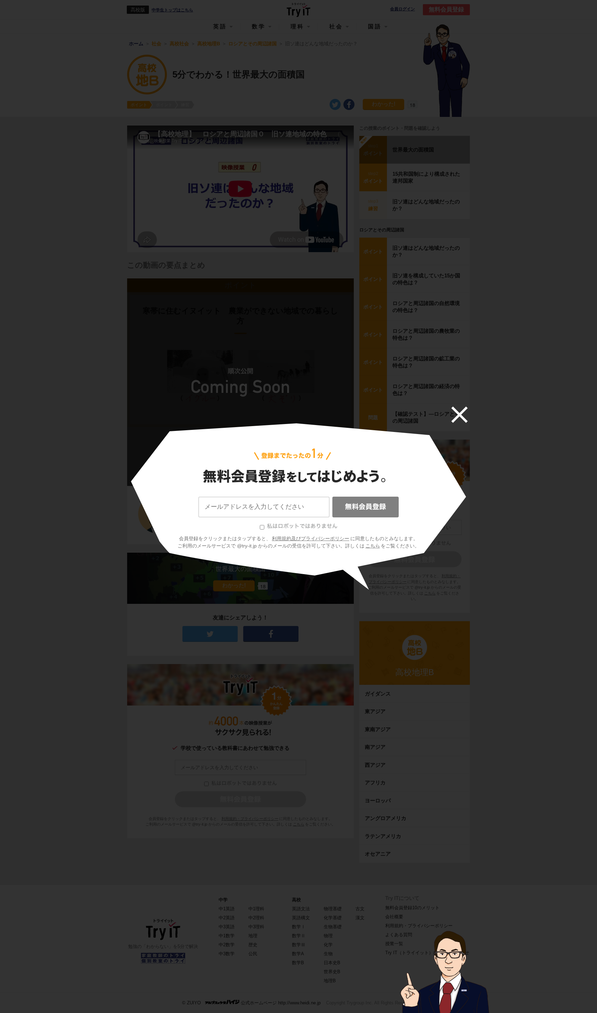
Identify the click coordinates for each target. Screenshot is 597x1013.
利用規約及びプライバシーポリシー (310, 538)
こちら (373, 546)
